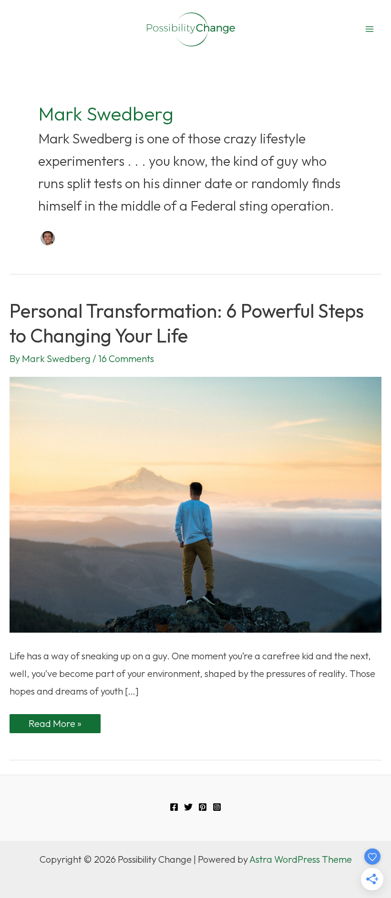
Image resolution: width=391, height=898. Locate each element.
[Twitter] (188, 807)
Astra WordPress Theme (300, 859)
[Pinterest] (202, 807)
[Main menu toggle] (369, 29)
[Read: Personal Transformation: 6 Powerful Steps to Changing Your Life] (195, 503)
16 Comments (126, 358)
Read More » (62, 725)
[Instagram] (217, 807)
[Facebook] (174, 807)
